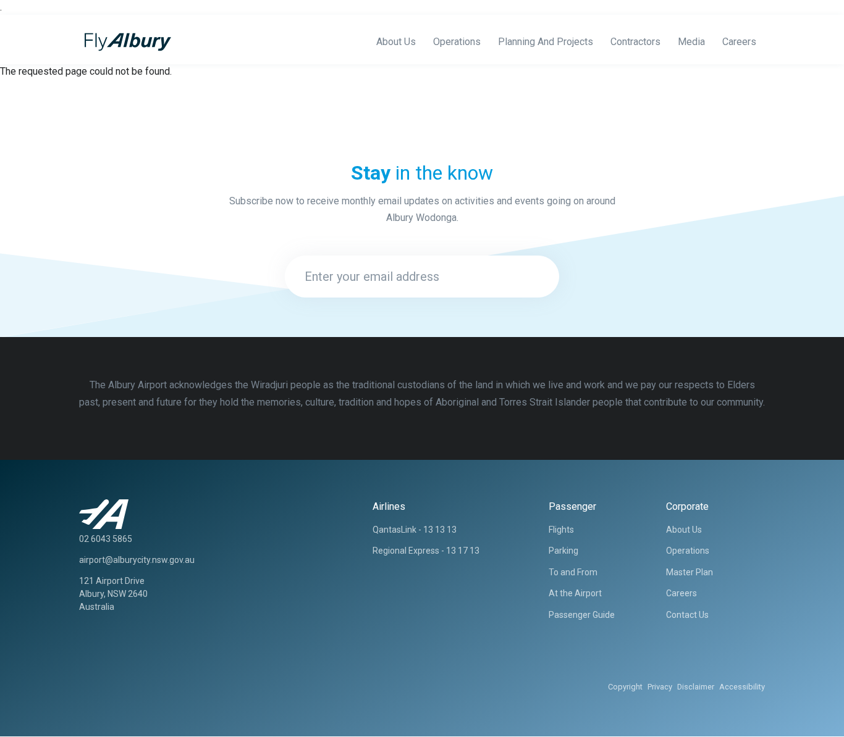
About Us (396, 42)
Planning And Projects (545, 42)
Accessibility (742, 686)
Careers (739, 42)
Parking (563, 551)
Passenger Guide (582, 615)
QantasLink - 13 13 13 (415, 530)
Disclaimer (695, 686)
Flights (561, 530)
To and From (573, 572)
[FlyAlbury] (125, 42)
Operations (457, 42)
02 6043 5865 (105, 539)
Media (691, 42)
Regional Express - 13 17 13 (426, 551)
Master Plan (689, 572)
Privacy (660, 686)
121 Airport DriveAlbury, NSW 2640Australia (113, 594)
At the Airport (575, 593)
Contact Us (687, 615)
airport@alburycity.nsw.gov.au (137, 560)
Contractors (635, 42)
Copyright (625, 686)
